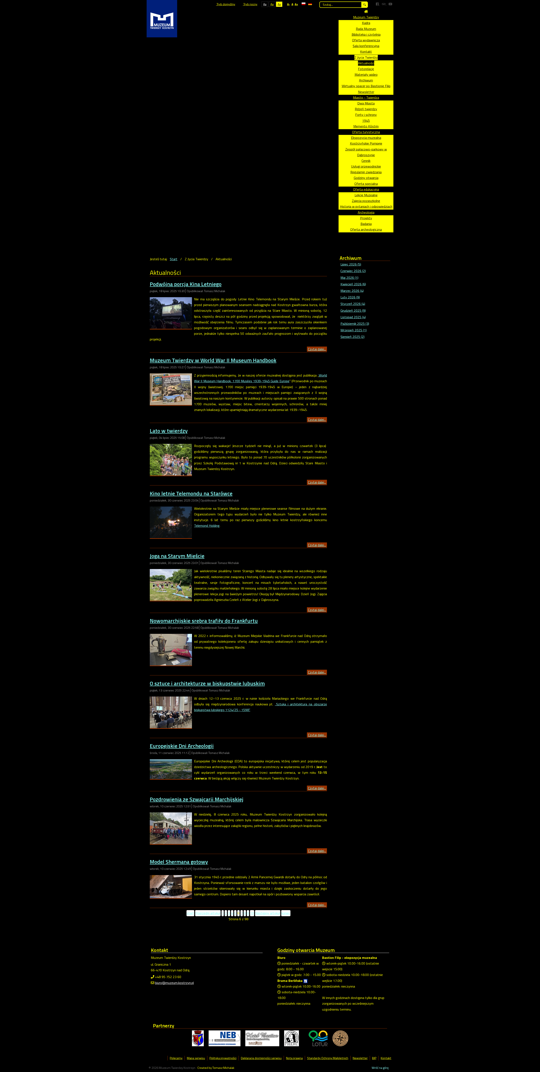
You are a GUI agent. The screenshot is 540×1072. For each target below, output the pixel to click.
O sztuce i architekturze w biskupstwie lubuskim (207, 683)
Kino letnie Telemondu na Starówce (191, 493)
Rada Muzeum (366, 28)
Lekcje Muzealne (366, 195)
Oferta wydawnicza (366, 40)
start (190, 913)
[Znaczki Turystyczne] (340, 1038)
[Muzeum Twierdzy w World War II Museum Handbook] (171, 388)
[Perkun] (291, 1038)
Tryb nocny (250, 4)
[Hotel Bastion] (262, 1038)
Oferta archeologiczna (366, 229)
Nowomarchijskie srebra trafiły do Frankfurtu (204, 621)
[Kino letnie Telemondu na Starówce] (171, 521)
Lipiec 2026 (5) (350, 264)
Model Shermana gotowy (179, 862)
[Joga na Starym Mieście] (171, 584)
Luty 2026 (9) (350, 297)
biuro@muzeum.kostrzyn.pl (174, 982)
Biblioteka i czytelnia (366, 34)
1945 (366, 120)
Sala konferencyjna (366, 45)
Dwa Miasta (366, 103)
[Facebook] (378, 4)
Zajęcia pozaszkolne (366, 200)
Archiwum (366, 80)
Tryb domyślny (225, 4)
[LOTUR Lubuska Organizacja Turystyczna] (318, 1038)
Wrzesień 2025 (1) (353, 330)
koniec (285, 913)
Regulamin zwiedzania (366, 172)
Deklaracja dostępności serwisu (261, 1058)
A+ (296, 4)
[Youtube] (390, 4)
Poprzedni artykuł (207, 913)
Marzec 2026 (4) (352, 290)
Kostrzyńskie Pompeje (366, 143)
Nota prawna (294, 1058)
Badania (366, 223)
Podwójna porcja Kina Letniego (185, 284)
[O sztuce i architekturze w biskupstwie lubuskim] (171, 711)
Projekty (366, 218)
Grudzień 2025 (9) (353, 310)
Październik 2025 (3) (354, 323)
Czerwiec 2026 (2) (353, 270)
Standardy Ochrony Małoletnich (327, 1058)
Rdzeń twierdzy (366, 108)
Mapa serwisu (196, 1058)
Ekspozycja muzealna (366, 137)
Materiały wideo (366, 74)
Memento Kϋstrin (366, 126)
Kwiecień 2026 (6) (353, 284)
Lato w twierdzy (169, 431)
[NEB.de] (224, 1038)
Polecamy (176, 1058)
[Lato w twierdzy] (171, 459)
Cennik (366, 160)
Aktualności (366, 63)
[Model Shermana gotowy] (171, 886)
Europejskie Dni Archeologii (182, 746)
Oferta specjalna (366, 183)
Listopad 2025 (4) (353, 317)
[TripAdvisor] (384, 4)
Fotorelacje (366, 68)
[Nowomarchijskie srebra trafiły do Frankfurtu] (171, 649)
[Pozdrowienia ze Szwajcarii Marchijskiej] (171, 827)
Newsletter (366, 91)
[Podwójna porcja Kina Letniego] (171, 312)
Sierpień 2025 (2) (352, 336)
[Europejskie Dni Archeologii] (171, 768)
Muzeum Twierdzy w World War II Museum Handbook (213, 360)
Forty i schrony (366, 114)
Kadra (366, 22)
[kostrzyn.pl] (198, 1038)
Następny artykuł (267, 913)
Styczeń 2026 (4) (352, 303)
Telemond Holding (207, 525)
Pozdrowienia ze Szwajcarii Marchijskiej (196, 799)
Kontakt (366, 51)
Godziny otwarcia (366, 177)
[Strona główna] (366, 11)
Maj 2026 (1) (349, 277)
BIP (374, 1058)
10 (252, 913)
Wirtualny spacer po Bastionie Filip (366, 85)
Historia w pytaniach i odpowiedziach (366, 206)
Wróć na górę (380, 1068)
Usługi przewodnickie (366, 166)
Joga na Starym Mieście (177, 556)
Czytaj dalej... (317, 349)
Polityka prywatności (222, 1058)
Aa (264, 4)
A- (288, 4)
